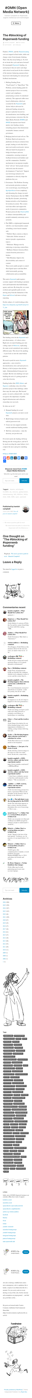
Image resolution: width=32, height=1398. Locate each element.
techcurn (18, 1159)
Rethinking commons (15, 658)
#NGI (17, 383)
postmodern (8, 1147)
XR (6, 1171)
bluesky (19, 1047)
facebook (5, 1215)
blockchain (8, 1044)
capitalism (20, 1050)
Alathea (10, 632)
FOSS (7, 1097)
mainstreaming (8, 494)
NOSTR (22, 1127)
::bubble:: (11, 784)
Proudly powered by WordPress (13, 1389)
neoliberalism (21, 1121)
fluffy (24, 1095)
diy (10, 492)
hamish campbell (9, 42)
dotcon (7, 1071)
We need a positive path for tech (14, 523)
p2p (19, 1142)
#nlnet (22, 383)
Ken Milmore (12, 746)
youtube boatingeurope (9, 1232)
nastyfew (18, 1118)
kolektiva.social (7, 1200)
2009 (4, 953)
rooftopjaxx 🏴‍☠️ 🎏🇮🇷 (15, 656)
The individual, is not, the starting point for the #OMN (18, 800)
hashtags (8, 1103)
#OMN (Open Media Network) (16, 10)
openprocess (9, 1136)
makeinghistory (21, 1112)
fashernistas (9, 1086)
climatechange (9, 1056)
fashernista (18, 1083)
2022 (4, 914)
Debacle (10, 828)
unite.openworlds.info (9, 1241)
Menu (17, 23)
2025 (4, 905)
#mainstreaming (24, 52)
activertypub (19, 1035)
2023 (4, 911)
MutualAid (8, 1118)
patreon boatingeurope (9, 1238)
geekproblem (23, 492)
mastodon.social (7, 1203)
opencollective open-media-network (13, 1206)
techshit (8, 1162)
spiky (17, 1153)
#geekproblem (10, 190)
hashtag (18, 1100)
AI (18, 1038)
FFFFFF (17, 1095)
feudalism (8, 1095)
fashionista (21, 1086)
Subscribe (24, 481)
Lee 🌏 (10, 799)
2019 (4, 923)
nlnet (4, 497)
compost (18, 1065)
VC (12, 1168)
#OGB (8, 122)
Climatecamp (18, 1053)
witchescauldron (13, 642)
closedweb (17, 1062)
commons (8, 1065)
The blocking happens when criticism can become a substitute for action (18, 682)
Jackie (10, 734)
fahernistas (8, 1080)
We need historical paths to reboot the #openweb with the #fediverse (17, 527)
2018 (4, 926)
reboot (13, 1150)
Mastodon (21, 1115)
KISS (23, 1106)
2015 (4, 935)
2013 (4, 941)
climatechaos (10, 1059)
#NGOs (11, 52)
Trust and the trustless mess (18, 720)
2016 (4, 932)
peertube (8, 1144)
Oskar (10, 719)
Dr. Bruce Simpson (14, 863)
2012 (4, 944)
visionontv (21, 1168)
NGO (23, 1124)
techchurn (8, 1159)
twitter (20, 1165)
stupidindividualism (12, 1156)
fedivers (8, 1092)
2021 (4, 917)
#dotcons (16, 345)
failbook (18, 1080)
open (17, 497)
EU (7, 1077)
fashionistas (9, 1089)
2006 (4, 959)
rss (21, 1150)
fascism (7, 1083)
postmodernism (20, 1147)
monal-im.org (12, 813)
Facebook (15, 1077)
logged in (14, 569)
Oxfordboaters (9, 1142)
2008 (4, 956)
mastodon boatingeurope (10, 1229)
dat (25, 1065)
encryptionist (9, 1074)
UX (6, 1168)
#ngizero (5, 386)
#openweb (16, 65)
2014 (4, 938)
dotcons (15, 492)
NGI (15, 494)
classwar (8, 1053)
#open (5, 295)
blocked (18, 1044)
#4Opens (5, 454)
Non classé (21, 42)
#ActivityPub (25, 212)
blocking (9, 1047)
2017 (4, 929)
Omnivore (11, 619)
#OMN (22, 120)
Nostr (4, 1220)
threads (18, 1162)
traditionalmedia (10, 1165)
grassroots (8, 1100)
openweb (23, 497)
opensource (20, 1136)
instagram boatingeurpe (9, 1235)
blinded (7, 1041)
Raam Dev (24, 1392)
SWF (24, 1156)
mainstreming (9, 1112)
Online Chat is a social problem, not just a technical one (18, 815)
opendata (25, 1133)
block (15, 1041)
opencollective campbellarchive (11, 1209)
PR (6, 1150)
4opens (12, 489)
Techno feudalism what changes (17, 864)
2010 (4, 950)
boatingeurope (9, 1050)
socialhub (8, 1153)
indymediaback (11, 1106)
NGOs (26, 494)
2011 (4, 947)
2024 (4, 908)
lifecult (7, 1109)
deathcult (9, 1068)
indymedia (19, 1103)
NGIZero (20, 494)
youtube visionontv (8, 1226)
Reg (9, 668)
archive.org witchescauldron (11, 1212)
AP (24, 1038)
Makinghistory (9, 1115)
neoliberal (9, 1121)
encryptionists (21, 1074)
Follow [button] (26, 1252)
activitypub (19, 489)
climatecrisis (23, 1059)
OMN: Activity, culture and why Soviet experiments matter (18, 760)
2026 (4, 902)
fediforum (20, 1089)
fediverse (18, 1092)
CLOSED (6, 492)
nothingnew (9, 1130)
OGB (8, 497)
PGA (16, 1144)
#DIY (15, 454)
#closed (12, 295)
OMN (12, 497)
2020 (4, 920)
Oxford (20, 1139)
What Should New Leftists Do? (16, 612)
